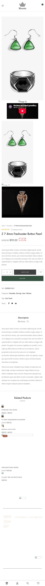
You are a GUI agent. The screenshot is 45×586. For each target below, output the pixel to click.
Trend (10, 298)
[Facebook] (8, 303)
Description (23, 318)
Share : (4, 303)
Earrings (18, 293)
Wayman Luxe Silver (8, 429)
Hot (6, 298)
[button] (41, 5)
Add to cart (25, 272)
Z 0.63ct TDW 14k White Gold (12, 477)
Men (23, 293)
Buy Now (22, 278)
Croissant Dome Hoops (10, 467)
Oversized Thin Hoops (9, 410)
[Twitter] (12, 303)
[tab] (23, 318)
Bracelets (9, 226)
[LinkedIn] (16, 303)
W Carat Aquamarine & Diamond (13, 419)
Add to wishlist (40, 272)
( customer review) (16, 229)
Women (28, 293)
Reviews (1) (23, 321)
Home (3, 226)
